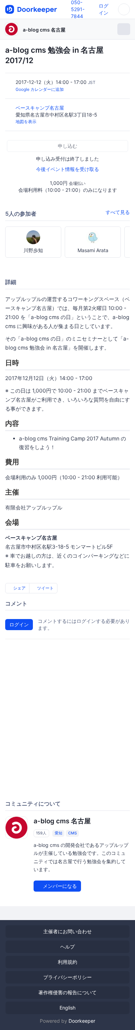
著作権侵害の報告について (67, 992)
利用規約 (67, 962)
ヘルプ (67, 947)
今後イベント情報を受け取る (67, 169)
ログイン (19, 624)
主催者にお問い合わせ (67, 931)
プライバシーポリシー (67, 977)
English (67, 1008)
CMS (72, 833)
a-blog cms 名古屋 (44, 30)
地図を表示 (26, 121)
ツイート (45, 588)
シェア (19, 588)
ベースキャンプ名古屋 (40, 108)
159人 (41, 833)
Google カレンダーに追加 (40, 89)
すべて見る (118, 212)
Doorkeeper (82, 1021)
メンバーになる (59, 886)
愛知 (58, 833)
